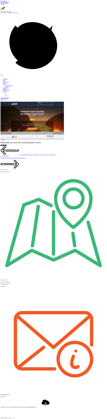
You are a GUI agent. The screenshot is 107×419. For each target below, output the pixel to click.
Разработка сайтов (5, 79)
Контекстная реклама (5, 88)
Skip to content (3, 1)
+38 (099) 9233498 (4, 3)
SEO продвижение (6, 82)
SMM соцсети (4, 84)
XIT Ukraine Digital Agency (30, 407)
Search (1, 417)
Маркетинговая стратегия (6, 91)
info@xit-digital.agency (5, 2)
